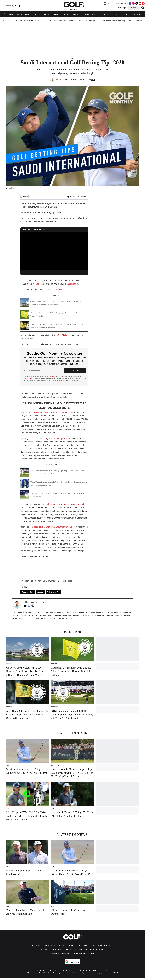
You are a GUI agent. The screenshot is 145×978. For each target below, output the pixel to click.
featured (40, 592)
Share (26, 196)
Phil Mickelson (64, 335)
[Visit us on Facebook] (130, 3)
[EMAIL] (33, 605)
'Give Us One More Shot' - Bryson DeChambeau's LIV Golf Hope (72, 21)
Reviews (105, 14)
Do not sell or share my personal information (72, 953)
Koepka (59, 289)
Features (76, 14)
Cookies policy (70, 949)
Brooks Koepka (71, 284)
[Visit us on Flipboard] (143, 3)
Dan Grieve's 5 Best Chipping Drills (28, 21)
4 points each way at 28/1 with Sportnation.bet (53, 412)
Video (126, 14)
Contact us (72, 945)
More (136, 14)
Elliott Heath (63, 80)
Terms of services (50, 376)
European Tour (27, 592)
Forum (117, 14)
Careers (83, 949)
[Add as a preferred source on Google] (72, 961)
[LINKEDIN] (29, 605)
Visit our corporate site (100, 971)
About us (36, 945)
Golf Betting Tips (53, 592)
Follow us (72, 196)
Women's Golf (91, 14)
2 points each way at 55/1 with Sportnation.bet (65, 504)
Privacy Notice (27, 378)
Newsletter (84, 196)
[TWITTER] (26, 605)
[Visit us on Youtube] (140, 3)
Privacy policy (106, 945)
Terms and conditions (89, 945)
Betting (45, 14)
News (10, 14)
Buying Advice (23, 14)
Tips (35, 14)
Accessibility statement (51, 949)
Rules (65, 14)
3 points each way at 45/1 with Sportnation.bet (53, 438)
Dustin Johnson (37, 284)
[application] (54, 251)
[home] (5, 14)
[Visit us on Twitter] (136, 3)
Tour (55, 14)
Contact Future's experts (53, 945)
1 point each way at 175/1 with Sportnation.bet (53, 527)
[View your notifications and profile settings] (19, 5)
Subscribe (133, 8)
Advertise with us (96, 949)
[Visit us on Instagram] (133, 3)
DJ (21, 289)
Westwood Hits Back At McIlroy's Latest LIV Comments (122, 21)
